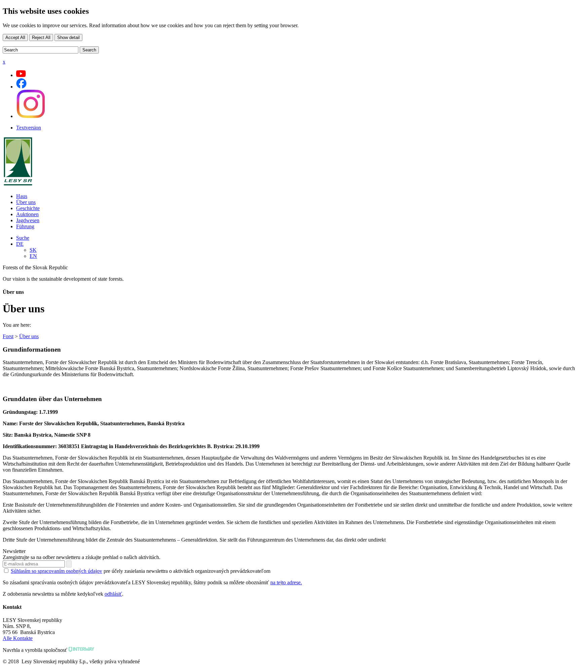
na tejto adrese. (286, 582)
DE (20, 244)
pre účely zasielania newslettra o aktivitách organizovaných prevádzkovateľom (140, 571)
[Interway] (81, 650)
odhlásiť (113, 594)
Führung (25, 226)
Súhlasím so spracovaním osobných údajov (56, 571)
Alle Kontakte (18, 638)
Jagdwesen (27, 220)
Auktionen (27, 214)
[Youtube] (21, 75)
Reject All (41, 37)
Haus (21, 196)
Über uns (26, 202)
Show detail (68, 37)
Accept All (15, 37)
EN (33, 256)
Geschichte (28, 208)
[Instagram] (30, 116)
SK (33, 250)
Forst (8, 336)
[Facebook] (21, 86)
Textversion (28, 127)
